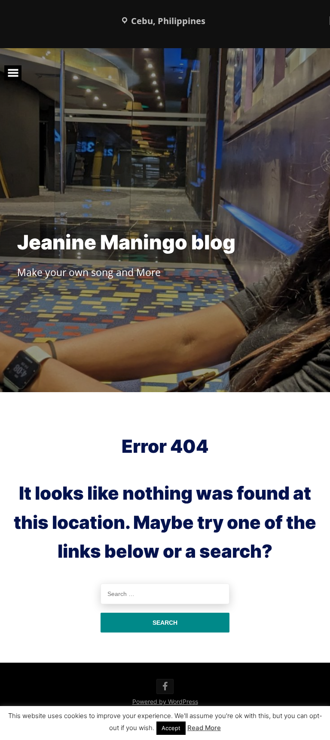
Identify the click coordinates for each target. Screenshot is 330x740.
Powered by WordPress (165, 701)
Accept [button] (171, 728)
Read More (204, 727)
